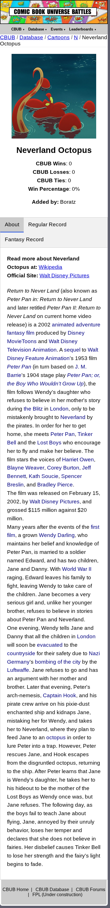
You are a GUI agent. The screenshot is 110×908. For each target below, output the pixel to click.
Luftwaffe (18, 670)
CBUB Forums (90, 889)
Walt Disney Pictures (64, 275)
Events (57, 29)
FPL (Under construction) (57, 894)
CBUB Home (16, 889)
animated (63, 325)
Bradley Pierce (55, 485)
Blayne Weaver (25, 468)
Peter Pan (19, 367)
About (12, 224)
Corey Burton (63, 468)
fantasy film (20, 333)
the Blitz (33, 409)
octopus (56, 737)
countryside (21, 653)
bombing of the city (58, 662)
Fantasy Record (24, 239)
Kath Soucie (43, 476)
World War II (76, 569)
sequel (72, 350)
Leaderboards (81, 29)
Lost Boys (49, 443)
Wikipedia (50, 267)
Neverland (72, 417)
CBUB (16, 29)
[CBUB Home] (54, 12)
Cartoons (58, 37)
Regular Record (47, 224)
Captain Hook (59, 695)
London (59, 409)
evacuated (50, 645)
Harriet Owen (78, 459)
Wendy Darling (57, 535)
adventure (88, 325)
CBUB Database (52, 889)
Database (36, 29)
